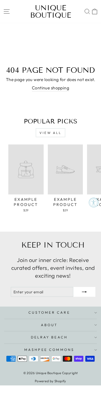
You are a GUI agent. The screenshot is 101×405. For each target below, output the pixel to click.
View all (50, 133)
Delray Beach (49, 337)
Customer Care (49, 312)
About (49, 325)
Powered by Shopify (50, 381)
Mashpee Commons (49, 349)
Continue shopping (50, 88)
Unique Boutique (50, 11)
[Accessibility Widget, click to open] (94, 202)
